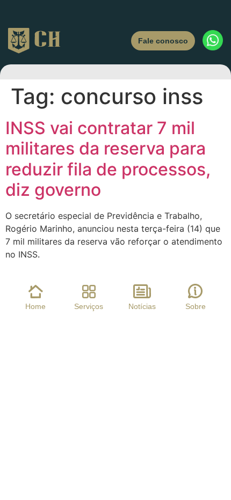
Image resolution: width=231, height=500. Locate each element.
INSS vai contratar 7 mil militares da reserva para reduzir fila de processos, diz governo (108, 158)
